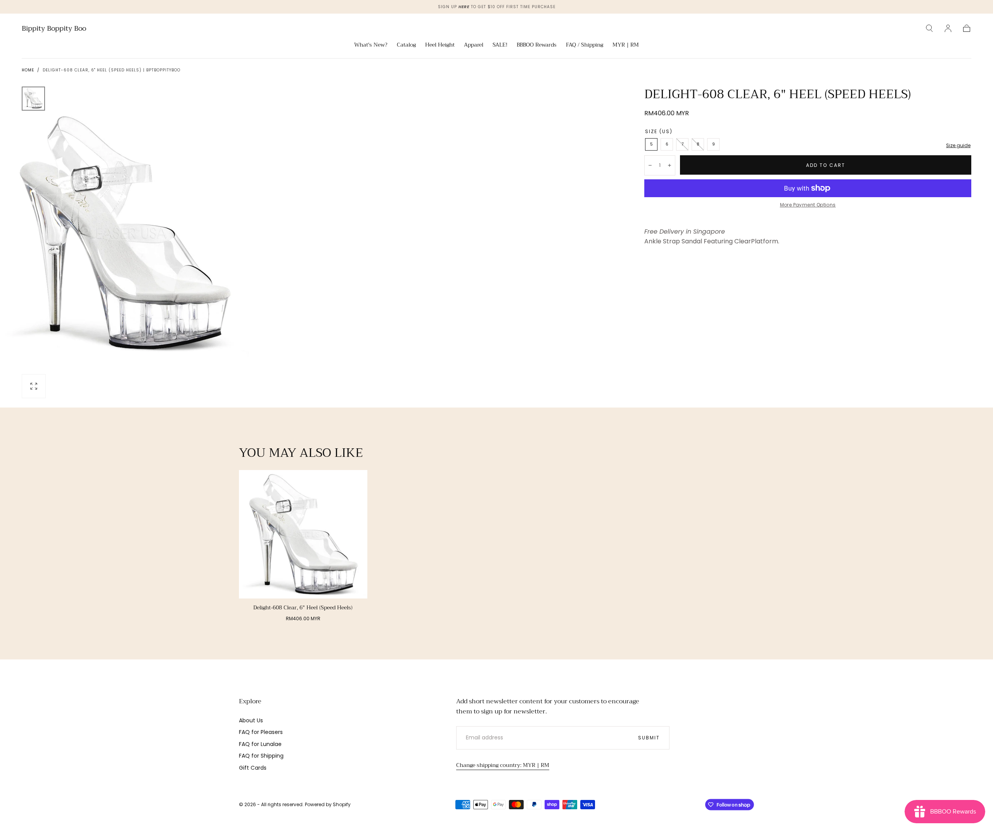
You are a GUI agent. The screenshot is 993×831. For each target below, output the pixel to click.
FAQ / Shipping (584, 45)
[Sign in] (948, 28)
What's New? (371, 45)
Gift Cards (252, 768)
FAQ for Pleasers (261, 732)
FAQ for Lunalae (260, 744)
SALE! (500, 45)
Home (28, 70)
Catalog (406, 45)
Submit (649, 737)
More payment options (808, 204)
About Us (251, 720)
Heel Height (440, 45)
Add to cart (825, 165)
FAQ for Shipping (261, 756)
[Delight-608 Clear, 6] (303, 534)
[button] (929, 28)
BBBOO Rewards (537, 45)
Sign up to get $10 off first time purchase (496, 7)
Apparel (473, 45)
